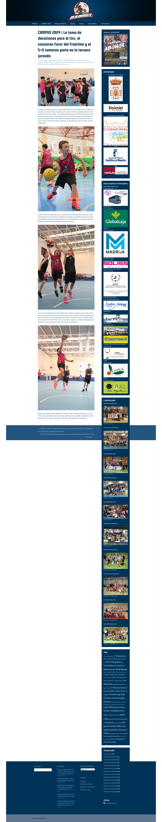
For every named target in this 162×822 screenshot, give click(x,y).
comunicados (118, 684)
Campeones (123, 672)
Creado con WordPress (39, 818)
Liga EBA (108, 707)
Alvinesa (120, 665)
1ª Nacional (119, 656)
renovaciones (117, 723)
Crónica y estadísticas (110, 570)
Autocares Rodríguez (116, 669)
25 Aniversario (105, 23)
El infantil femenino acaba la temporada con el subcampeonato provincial (66, 803)
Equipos (72, 23)
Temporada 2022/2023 (110, 783)
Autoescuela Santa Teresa (112, 672)
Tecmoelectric (114, 734)
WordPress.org (85, 790)
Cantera (58, 62)
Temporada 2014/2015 (110, 760)
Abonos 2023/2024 (60, 23)
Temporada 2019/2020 (110, 774)
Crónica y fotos (108, 424)
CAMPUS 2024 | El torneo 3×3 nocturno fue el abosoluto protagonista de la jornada (67, 435)
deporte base (71, 62)
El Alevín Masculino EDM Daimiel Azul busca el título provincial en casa (65, 787)
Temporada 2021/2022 (110, 780)
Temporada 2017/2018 (110, 768)
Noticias (34, 23)
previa (110, 722)
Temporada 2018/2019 (110, 771)
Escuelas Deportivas (81, 62)
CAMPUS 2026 (46, 23)
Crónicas (115, 687)
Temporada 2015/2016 (110, 762)
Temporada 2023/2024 (56, 60)
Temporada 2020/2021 (110, 777)
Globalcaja (91, 62)
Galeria (81, 23)
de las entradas (87, 784)
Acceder (83, 781)
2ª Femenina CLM (117, 659)
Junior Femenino (116, 702)
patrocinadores (114, 719)
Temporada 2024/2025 (110, 789)
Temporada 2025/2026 (110, 791)
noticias (46, 64)
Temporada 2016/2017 (110, 765)
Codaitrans (64, 62)
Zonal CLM (113, 739)
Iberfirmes (41, 64)
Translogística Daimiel (112, 736)
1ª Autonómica (108, 656)
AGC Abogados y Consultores (74, 60)
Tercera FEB (123, 734)
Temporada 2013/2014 (110, 757)
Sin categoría (108, 754)
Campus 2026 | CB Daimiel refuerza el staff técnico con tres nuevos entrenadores (66, 772)
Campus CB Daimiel (49, 62)
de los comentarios (88, 787)
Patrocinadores (92, 23)
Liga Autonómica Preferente (117, 704)
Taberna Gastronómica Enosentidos (59, 64)
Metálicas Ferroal (113, 715)
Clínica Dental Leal (118, 677)
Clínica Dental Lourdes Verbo (113, 681)
